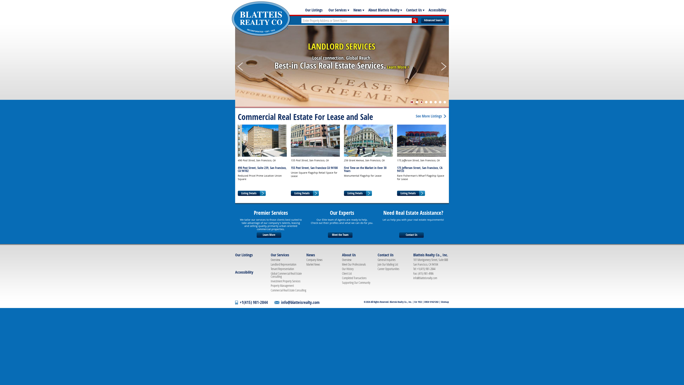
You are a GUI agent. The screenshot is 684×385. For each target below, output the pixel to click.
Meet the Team (340, 235)
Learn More (269, 235)
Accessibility (437, 9)
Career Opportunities (388, 269)
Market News (313, 264)
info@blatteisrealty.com (425, 278)
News (357, 9)
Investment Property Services (285, 281)
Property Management (282, 285)
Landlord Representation (283, 264)
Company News (314, 260)
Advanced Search (433, 20)
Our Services (337, 9)
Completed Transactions (354, 278)
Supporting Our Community (356, 282)
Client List (347, 273)
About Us (349, 255)
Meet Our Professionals (354, 264)
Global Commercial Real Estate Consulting (286, 275)
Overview (275, 260)
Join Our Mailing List (388, 264)
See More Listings (429, 116)
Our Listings (314, 9)
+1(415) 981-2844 (254, 302)
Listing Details (248, 193)
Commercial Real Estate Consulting (288, 290)
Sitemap (445, 302)
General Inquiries (387, 260)
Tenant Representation (282, 269)
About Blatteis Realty (383, 9)
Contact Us (414, 9)
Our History (348, 269)
